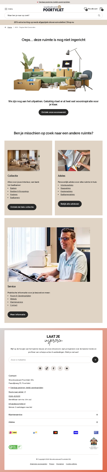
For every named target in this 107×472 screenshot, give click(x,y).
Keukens (13, 194)
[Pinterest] (60, 368)
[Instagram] (40, 368)
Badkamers (15, 197)
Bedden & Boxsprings (19, 191)
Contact (13, 305)
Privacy (51, 464)
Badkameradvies (68, 194)
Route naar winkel (16, 392)
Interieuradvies (67, 185)
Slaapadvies (66, 188)
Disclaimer (60, 464)
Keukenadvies (66, 191)
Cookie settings (71, 464)
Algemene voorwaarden (38, 464)
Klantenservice (16, 302)
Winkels (13, 299)
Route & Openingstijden (20, 296)
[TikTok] (46, 368)
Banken (13, 188)
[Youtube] (66, 368)
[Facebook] (53, 368)
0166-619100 (14, 396)
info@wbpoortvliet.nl (17, 404)
